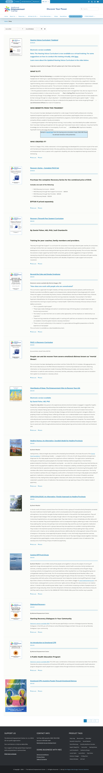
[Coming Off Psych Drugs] (16, 561)
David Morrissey (74, 744)
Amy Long (72, 738)
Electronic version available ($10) (40, 623)
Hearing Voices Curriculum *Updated (44, 40)
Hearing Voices (93, 747)
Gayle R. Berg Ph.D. (74, 747)
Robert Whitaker (74, 759)
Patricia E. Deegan (74, 756)
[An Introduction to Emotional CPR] (16, 650)
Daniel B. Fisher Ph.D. (75, 741)
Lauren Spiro (73, 753)
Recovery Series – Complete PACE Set (44, 168)
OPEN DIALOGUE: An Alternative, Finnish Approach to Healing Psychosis (58, 497)
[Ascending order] (22, 29)
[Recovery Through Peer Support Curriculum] (16, 226)
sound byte (49, 132)
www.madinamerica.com (86, 580)
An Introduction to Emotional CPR (43, 643)
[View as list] (44, 28)
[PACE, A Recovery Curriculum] (16, 349)
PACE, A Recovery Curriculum (41, 342)
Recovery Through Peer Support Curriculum (47, 218)
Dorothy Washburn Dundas (87, 744)
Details (40, 157)
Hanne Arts (84, 747)
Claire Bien (88, 738)
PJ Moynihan (84, 756)
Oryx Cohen (90, 753)
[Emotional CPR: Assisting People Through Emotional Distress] (16, 695)
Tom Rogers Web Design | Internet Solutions (77, 769)
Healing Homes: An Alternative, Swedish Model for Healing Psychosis (56, 441)
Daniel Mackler (87, 741)
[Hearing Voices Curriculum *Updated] (16, 47)
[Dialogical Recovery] (16, 612)
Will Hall (82, 759)
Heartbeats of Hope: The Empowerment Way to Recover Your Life (55, 388)
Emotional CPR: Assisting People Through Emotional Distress (53, 681)
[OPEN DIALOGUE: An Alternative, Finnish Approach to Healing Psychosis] (16, 503)
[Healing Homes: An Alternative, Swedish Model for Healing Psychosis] (16, 447)
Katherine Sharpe (85, 750)
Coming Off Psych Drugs (39, 555)
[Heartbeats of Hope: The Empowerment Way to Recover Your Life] (16, 394)
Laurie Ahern (81, 753)
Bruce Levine (80, 738)
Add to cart (33, 157)
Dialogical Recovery (37, 604)
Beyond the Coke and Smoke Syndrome (45, 274)
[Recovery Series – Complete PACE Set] (16, 175)
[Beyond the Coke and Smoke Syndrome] (16, 281)
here (76, 57)
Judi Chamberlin (74, 750)
